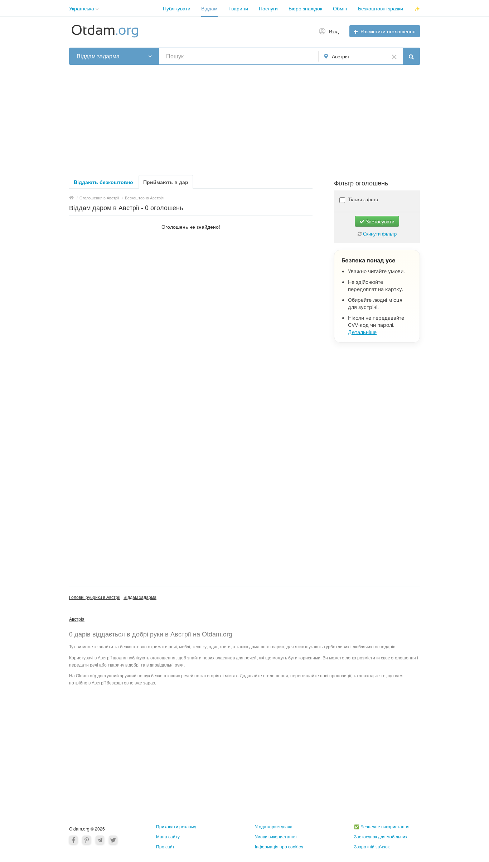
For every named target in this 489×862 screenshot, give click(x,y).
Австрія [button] (340, 56)
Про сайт (165, 846)
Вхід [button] (334, 31)
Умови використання (276, 836)
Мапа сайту (168, 836)
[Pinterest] (86, 840)
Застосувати (379, 221)
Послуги (268, 8)
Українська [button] (81, 8)
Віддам (209, 8)
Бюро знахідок (305, 8)
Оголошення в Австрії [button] (99, 197)
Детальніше (362, 332)
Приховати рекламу (176, 826)
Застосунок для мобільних (380, 836)
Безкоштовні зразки (380, 8)
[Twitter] (113, 840)
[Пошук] (411, 56)
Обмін (340, 8)
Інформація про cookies (279, 846)
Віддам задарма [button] (98, 56)
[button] (97, 9)
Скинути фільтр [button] (380, 233)
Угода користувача (273, 826)
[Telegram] (100, 840)
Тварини (238, 8)
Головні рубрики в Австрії (94, 597)
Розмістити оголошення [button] (388, 31)
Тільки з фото (362, 199)
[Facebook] (73, 840)
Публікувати (176, 8)
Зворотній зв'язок (371, 846)
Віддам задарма (140, 597)
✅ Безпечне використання (382, 826)
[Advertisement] (244, 118)
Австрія (76, 619)
